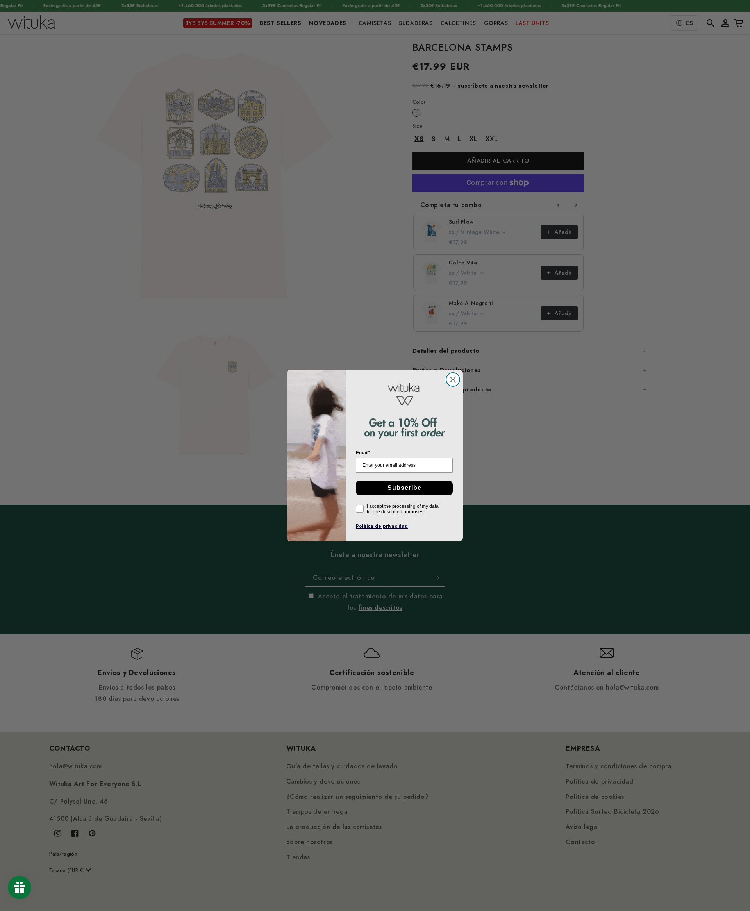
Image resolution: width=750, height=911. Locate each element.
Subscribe (404, 487)
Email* (363, 453)
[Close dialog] (453, 379)
